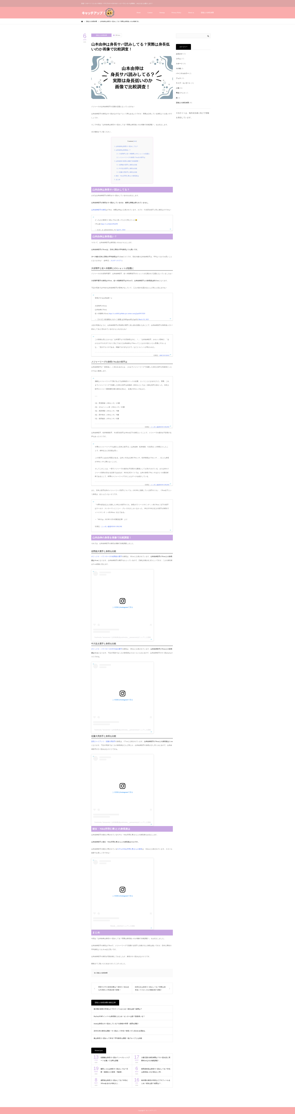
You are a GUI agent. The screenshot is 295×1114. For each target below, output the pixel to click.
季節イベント (181, 93)
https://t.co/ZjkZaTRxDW (109, 224)
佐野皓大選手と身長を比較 (127, 165)
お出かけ (179, 54)
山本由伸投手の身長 (98, 210)
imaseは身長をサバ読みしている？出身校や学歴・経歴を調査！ (116, 1024)
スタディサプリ (116, 260)
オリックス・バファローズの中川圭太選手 (106, 649)
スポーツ (179, 63)
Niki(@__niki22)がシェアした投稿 (122, 926)
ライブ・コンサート (183, 83)
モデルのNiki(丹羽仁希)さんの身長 (129, 849)
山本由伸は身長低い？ (122, 150)
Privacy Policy (176, 12)
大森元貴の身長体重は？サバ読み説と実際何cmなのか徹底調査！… (155, 1059)
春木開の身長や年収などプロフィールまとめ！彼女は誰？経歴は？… (155, 1081)
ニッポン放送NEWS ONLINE (160, 427)
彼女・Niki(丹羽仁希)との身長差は (126, 176)
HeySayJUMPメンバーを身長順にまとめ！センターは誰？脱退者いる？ (119, 1016)
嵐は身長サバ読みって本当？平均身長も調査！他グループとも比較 (118, 1038)
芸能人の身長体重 (207, 12)
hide (135, 141)
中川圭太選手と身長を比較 (127, 168)
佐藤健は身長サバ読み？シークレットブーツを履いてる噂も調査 (115, 1059)
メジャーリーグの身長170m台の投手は (131, 157)
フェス (178, 78)
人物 (177, 88)
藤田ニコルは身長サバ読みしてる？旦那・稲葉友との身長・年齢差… (114, 1070)
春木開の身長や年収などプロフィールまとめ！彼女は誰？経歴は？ (118, 1009)
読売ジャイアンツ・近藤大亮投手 (103, 741)
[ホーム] (82, 21)
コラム (178, 59)
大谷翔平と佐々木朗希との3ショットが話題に (133, 154)
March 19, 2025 (143, 319)
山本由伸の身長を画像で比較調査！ (127, 161)
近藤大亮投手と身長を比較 (127, 172)
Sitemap (162, 12)
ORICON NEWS (164, 355)
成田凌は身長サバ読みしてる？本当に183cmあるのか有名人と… (114, 1081)
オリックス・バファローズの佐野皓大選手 (106, 556)
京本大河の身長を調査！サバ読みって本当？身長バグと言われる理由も (119, 1031)
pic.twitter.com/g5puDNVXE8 (135, 313)
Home (139, 12)
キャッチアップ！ (151, 1110)
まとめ (117, 179)
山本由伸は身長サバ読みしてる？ (126, 146)
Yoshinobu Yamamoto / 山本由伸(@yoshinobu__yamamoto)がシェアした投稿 (122, 637)
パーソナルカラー (182, 73)
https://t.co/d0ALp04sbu (117, 313)
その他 (178, 68)
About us (191, 12)
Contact (150, 12)
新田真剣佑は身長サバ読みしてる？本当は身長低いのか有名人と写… (155, 1070)
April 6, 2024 (120, 230)
